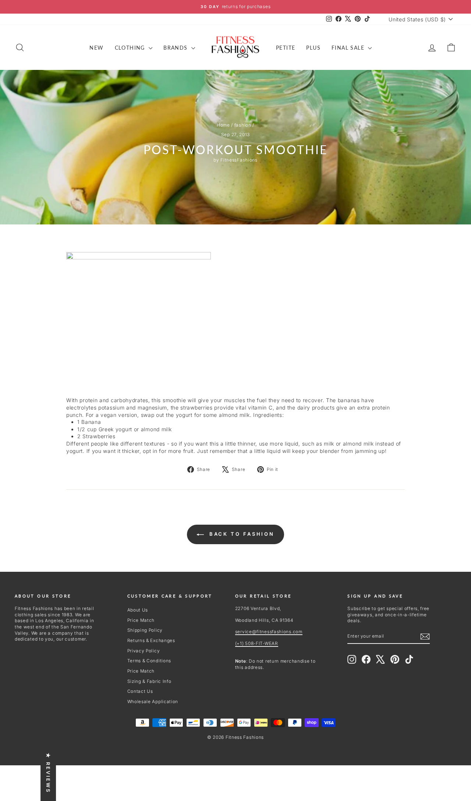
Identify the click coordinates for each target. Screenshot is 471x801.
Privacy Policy (143, 650)
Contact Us (140, 691)
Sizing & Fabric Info (149, 681)
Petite (285, 48)
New (96, 48)
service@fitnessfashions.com (268, 631)
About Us (137, 610)
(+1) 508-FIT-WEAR (256, 643)
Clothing (131, 48)
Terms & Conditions (149, 660)
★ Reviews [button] (48, 773)
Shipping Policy (145, 630)
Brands (176, 48)
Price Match (141, 620)
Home (223, 125)
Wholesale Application (152, 701)
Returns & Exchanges (151, 640)
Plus (313, 48)
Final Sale (349, 48)
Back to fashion (241, 534)
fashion (242, 125)
